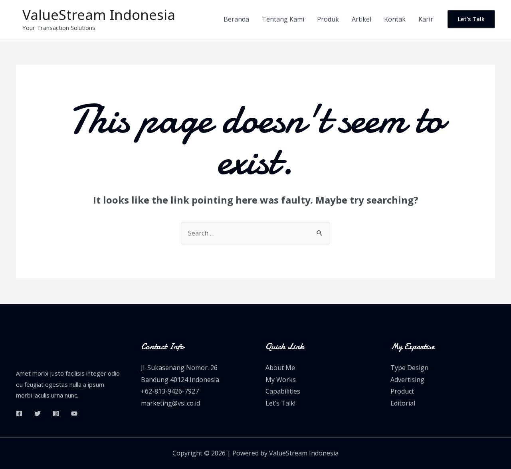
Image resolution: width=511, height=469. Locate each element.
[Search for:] (255, 233)
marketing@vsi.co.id (170, 403)
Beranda (236, 19)
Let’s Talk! (280, 403)
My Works (280, 379)
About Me (280, 367)
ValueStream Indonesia (98, 14)
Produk (328, 19)
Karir (425, 19)
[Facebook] (19, 413)
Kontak (395, 19)
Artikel (361, 19)
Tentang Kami (283, 19)
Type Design (409, 367)
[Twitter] (37, 413)
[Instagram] (56, 413)
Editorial (402, 403)
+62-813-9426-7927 (170, 391)
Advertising (407, 379)
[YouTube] (74, 413)
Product (402, 391)
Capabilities (282, 391)
